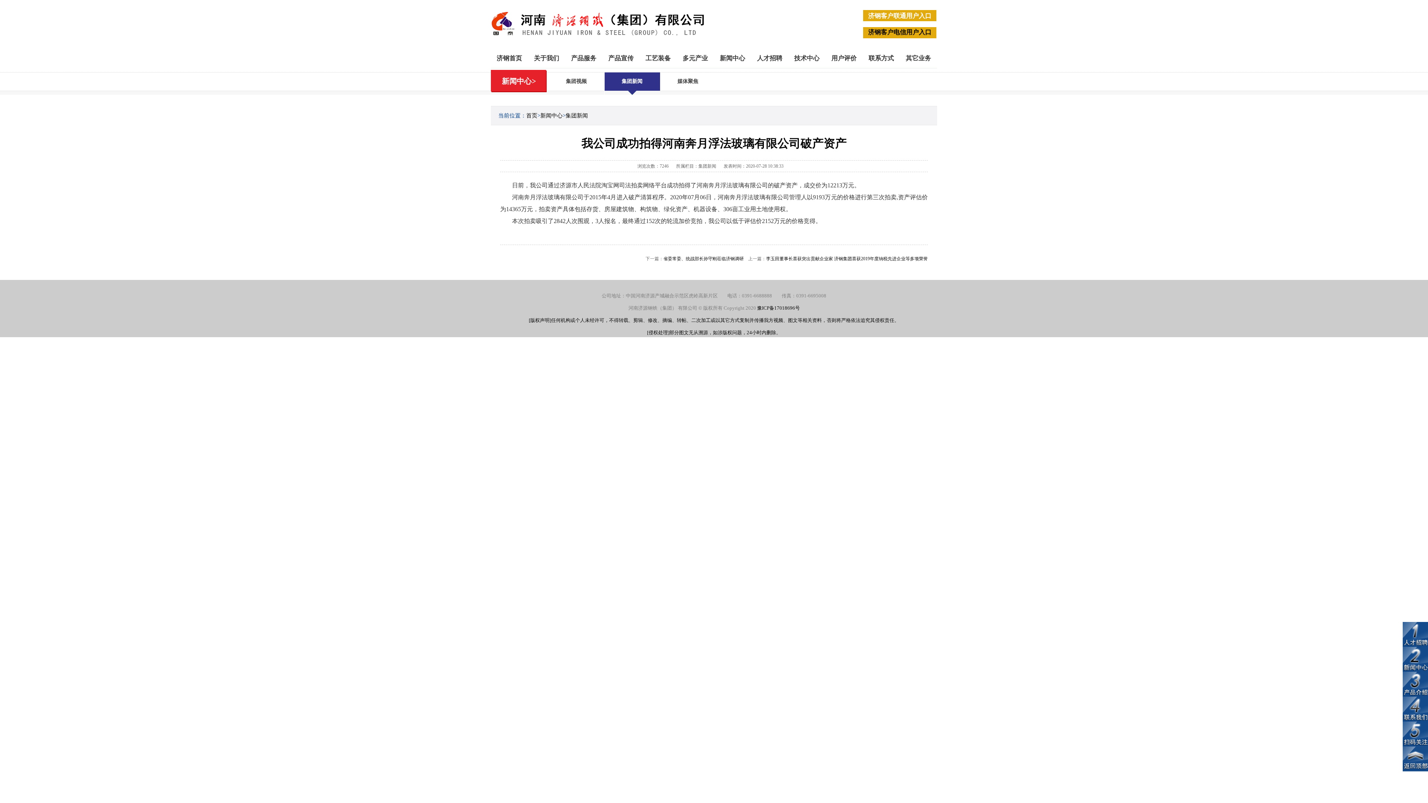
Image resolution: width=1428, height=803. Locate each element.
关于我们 (546, 58)
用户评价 (844, 58)
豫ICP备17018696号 (778, 308)
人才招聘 (769, 58)
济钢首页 (509, 58)
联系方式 (881, 58)
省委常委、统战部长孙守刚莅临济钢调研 (703, 258)
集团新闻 (632, 81)
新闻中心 (732, 58)
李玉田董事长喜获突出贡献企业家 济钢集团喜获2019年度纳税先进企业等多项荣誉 (847, 258)
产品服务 (583, 58)
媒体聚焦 (688, 81)
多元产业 (695, 58)
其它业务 (918, 58)
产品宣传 (621, 58)
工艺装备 (658, 58)
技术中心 (807, 58)
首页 (531, 116)
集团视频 (576, 81)
